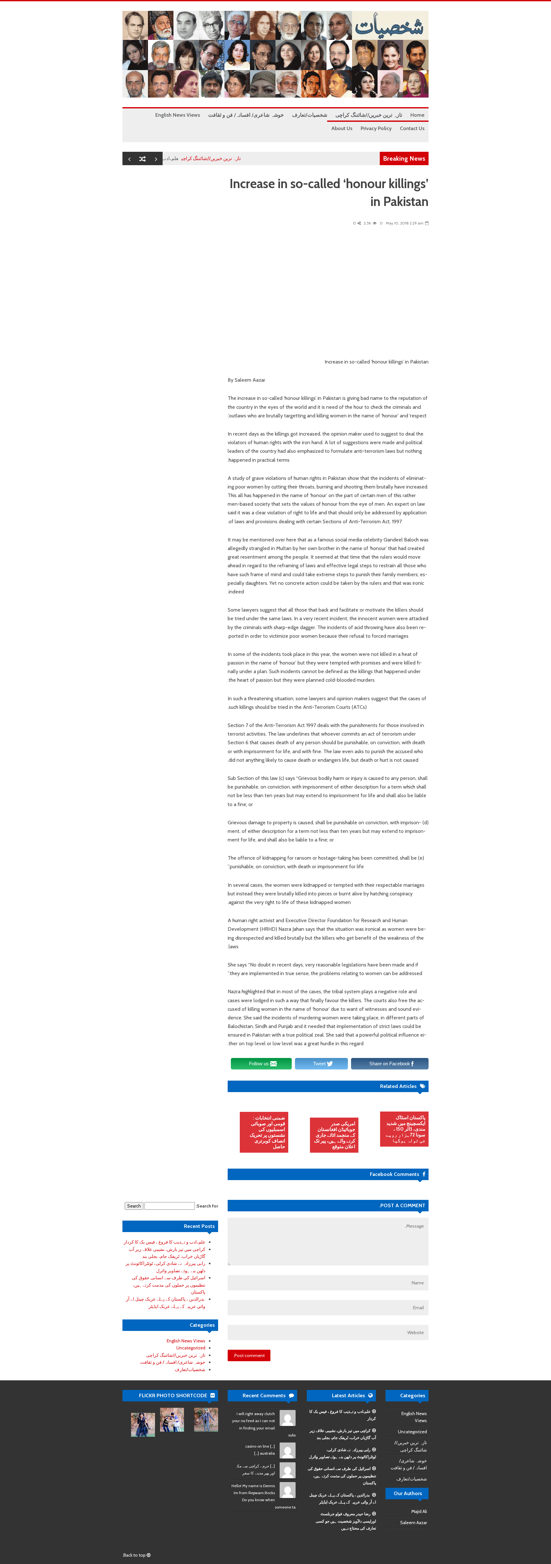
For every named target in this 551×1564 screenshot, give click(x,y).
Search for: (207, 1206)
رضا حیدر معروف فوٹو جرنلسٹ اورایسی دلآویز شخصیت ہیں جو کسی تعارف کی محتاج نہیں (346, 1521)
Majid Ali (419, 1511)
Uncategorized (190, 1348)
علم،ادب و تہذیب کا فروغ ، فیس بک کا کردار (164, 1242)
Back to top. (134, 1555)
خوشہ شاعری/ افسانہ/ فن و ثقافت (172, 1362)
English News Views (186, 1341)
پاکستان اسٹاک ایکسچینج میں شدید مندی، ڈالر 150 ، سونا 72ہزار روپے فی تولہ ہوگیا (405, 1129)
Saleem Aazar (413, 1522)
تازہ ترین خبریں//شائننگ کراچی (237, 158)
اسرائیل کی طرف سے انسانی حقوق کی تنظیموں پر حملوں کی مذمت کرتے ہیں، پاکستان (168, 1285)
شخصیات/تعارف (190, 1369)
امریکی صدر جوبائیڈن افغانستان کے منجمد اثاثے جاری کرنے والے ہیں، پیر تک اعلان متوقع (334, 1135)
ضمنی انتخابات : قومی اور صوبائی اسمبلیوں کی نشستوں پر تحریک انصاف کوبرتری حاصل (267, 1132)
